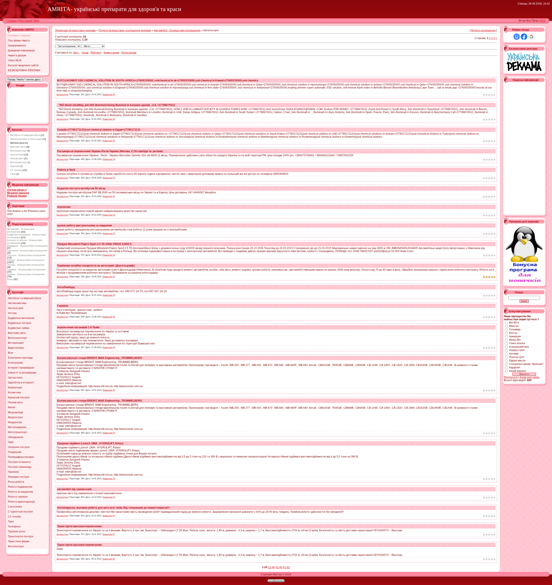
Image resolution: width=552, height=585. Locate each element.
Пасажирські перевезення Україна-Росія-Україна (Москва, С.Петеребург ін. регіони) (110, 151)
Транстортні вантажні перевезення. (79, 526)
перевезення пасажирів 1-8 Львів (78, 327)
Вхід (36, 20)
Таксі (13, 174)
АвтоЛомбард (66, 287)
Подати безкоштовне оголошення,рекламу (125, 30)
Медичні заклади (18, 192)
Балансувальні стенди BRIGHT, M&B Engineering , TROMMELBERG (99, 358)
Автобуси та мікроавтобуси (25, 135)
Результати (511, 377)
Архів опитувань (529, 377)
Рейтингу (96, 52)
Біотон (513, 332)
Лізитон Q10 (516, 357)
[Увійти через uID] (516, 36)
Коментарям (111, 52)
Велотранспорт (18, 150)
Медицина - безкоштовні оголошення (27, 245)
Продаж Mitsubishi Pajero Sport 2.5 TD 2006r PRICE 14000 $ (94, 244)
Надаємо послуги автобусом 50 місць (81, 188)
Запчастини (16, 154)
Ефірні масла (517, 360)
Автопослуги (17, 143)
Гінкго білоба (517, 343)
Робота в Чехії (66, 169)
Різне (10, 279)
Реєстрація (25, 20)
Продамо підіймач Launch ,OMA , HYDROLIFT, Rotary (90, 443)
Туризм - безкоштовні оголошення (25, 274)
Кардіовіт (515, 367)
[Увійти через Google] (531, 36)
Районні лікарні (17, 195)
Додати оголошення (483, 30)
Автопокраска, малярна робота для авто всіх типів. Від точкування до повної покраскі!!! (113, 507)
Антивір (514, 353)
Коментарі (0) (109, 94)
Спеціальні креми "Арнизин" (526, 364)
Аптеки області (17, 189)
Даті (75, 52)
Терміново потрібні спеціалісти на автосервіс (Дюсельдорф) (96, 265)
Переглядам (128, 52)
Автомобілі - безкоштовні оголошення (177, 30)
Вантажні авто (17, 146)
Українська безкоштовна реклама (75, 30)
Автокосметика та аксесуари (26, 139)
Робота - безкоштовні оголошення (25, 260)
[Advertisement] (26, 105)
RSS (543, 20)
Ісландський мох (519, 346)
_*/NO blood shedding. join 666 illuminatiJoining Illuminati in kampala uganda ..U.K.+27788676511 (116, 105)
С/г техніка (16, 170)
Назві (85, 52)
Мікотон (514, 326)
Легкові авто (17, 158)
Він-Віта (514, 322)
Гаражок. (63, 305)
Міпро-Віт (515, 339)
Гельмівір (515, 329)
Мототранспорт (18, 162)
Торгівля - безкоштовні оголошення (26, 269)
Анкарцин (515, 336)
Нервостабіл (517, 350)
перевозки (63, 206)
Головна (11, 20)
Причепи (15, 166)
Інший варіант (517, 370)
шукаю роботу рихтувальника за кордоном (84, 225)
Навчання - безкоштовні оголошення (27, 250)
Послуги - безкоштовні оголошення (26, 255)
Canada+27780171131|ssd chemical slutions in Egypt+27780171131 (98, 129)
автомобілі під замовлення (74, 489)
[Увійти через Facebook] (524, 36)
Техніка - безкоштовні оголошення (25, 264)
